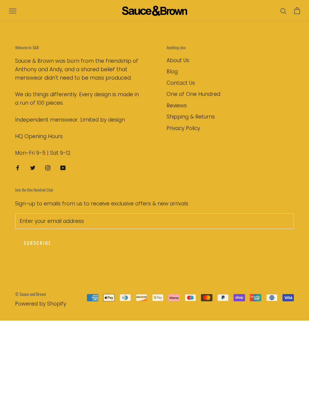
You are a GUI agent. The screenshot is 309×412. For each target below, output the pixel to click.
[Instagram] (47, 167)
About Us (178, 60)
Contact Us (181, 83)
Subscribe (37, 242)
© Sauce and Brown (30, 294)
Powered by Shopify (40, 303)
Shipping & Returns (191, 116)
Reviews (177, 105)
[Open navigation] (12, 11)
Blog (172, 71)
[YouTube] (62, 167)
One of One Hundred (193, 94)
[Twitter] (32, 167)
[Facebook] (17, 167)
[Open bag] (297, 10)
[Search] (283, 11)
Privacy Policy (183, 128)
